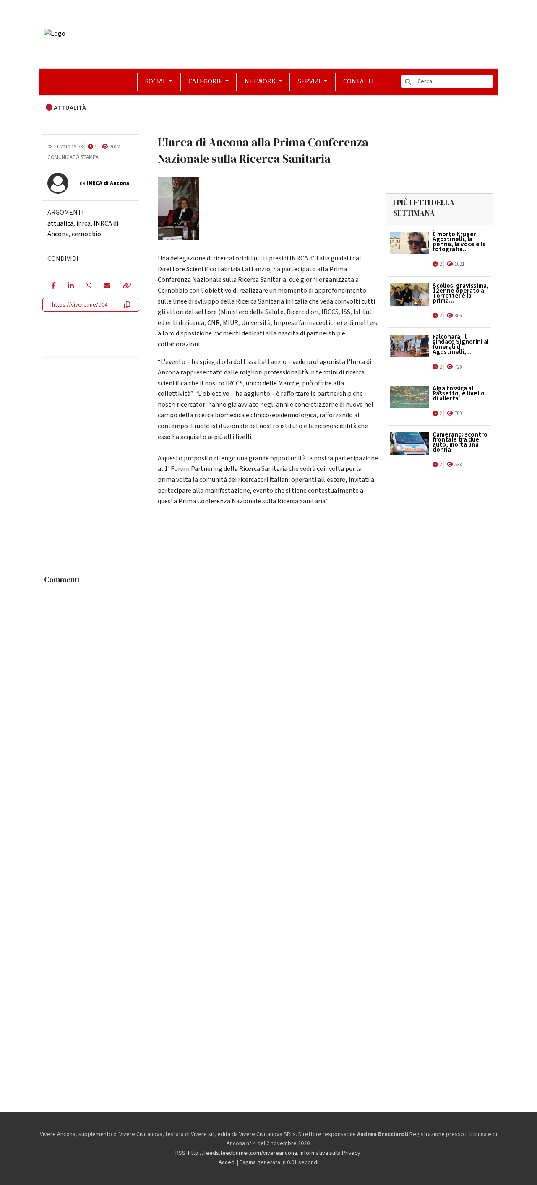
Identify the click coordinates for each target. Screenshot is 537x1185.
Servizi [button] (310, 81)
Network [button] (261, 81)
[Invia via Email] (106, 286)
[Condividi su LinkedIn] (71, 286)
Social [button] (156, 81)
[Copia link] (126, 286)
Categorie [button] (206, 81)
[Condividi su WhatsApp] (88, 286)
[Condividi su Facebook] (53, 286)
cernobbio (86, 234)
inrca (83, 223)
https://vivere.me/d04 (79, 305)
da (104, 183)
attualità (60, 223)
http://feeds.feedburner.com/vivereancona (242, 1153)
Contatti (358, 81)
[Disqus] (268, 693)
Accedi (227, 1162)
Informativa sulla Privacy (330, 1153)
